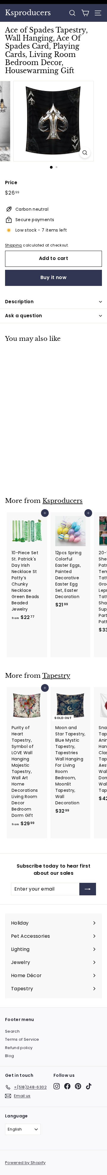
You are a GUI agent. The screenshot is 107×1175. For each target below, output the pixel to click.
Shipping (13, 245)
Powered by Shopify (25, 1162)
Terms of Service (22, 1039)
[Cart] (85, 13)
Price (11, 182)
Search (12, 1031)
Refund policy (19, 1048)
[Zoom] (84, 152)
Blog (9, 1056)
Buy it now (53, 277)
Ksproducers (28, 13)
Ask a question (23, 315)
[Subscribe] (87, 889)
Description (19, 301)
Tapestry (56, 676)
